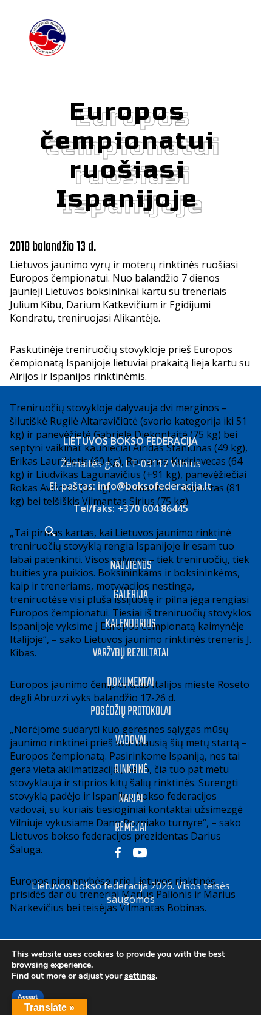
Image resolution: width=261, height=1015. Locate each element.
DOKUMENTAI (130, 682)
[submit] (50, 532)
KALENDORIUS (131, 624)
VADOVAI (130, 740)
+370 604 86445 (152, 508)
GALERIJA (131, 595)
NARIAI (130, 799)
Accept (28, 997)
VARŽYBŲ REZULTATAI (131, 653)
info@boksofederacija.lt (155, 486)
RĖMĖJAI (131, 828)
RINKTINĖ (130, 770)
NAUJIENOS (131, 566)
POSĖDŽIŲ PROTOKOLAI (130, 711)
